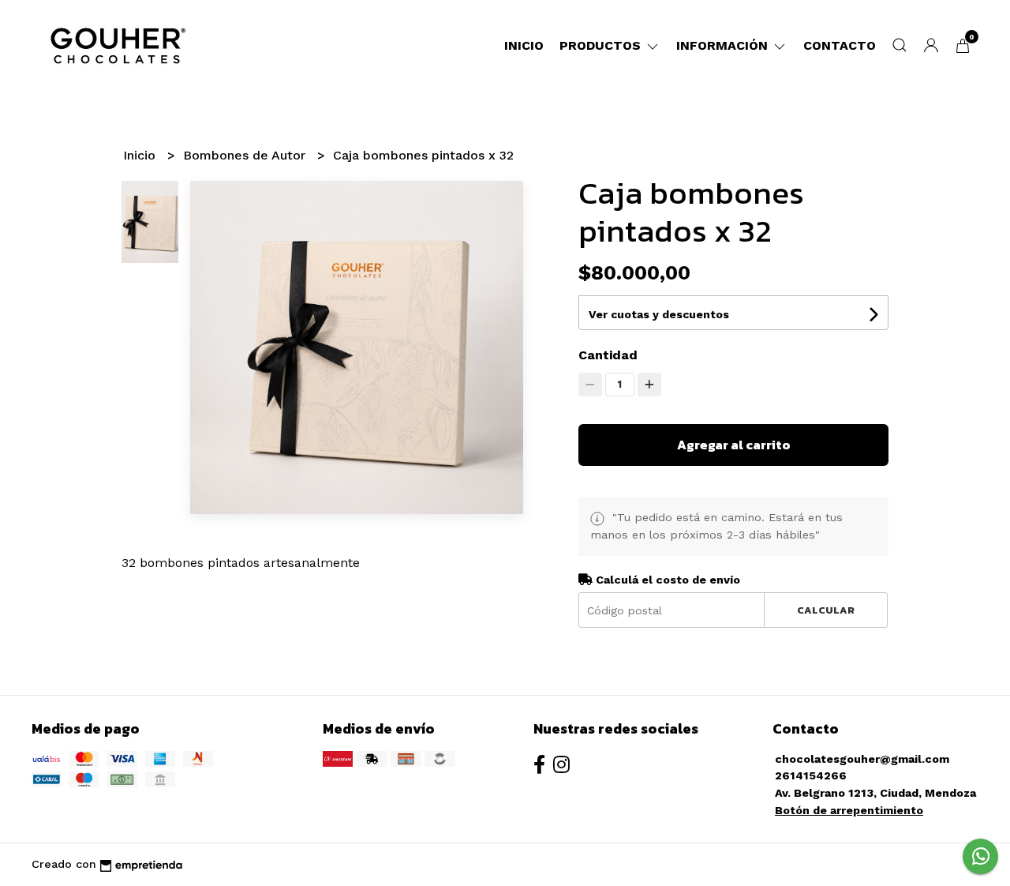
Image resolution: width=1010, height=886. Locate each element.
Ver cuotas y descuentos (659, 314)
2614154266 (811, 775)
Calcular (826, 610)
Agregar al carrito (734, 444)
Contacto (839, 45)
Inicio (524, 45)
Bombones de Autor (246, 155)
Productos (602, 45)
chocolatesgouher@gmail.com (862, 759)
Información (724, 45)
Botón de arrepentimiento (849, 810)
